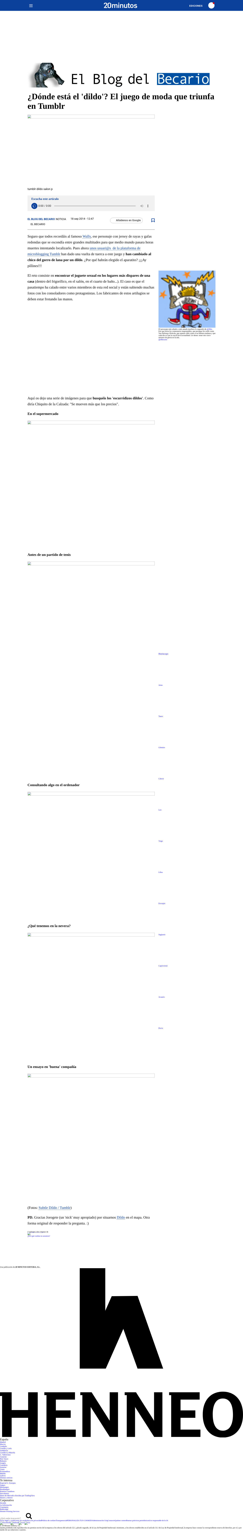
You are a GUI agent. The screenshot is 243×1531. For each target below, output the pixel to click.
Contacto (111, 1521)
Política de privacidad (33, 1521)
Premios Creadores (7, 1491)
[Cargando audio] (34, 206)
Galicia (3, 1476)
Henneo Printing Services (9, 1511)
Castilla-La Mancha (7, 1453)
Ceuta (2, 1469)
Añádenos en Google (128, 220)
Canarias (3, 1457)
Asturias (3, 1467)
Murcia (3, 1444)
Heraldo (3, 1503)
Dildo (121, 1218)
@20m (209, 329)
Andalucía (4, 1451)
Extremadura (5, 1472)
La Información (6, 1505)
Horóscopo (163, 654)
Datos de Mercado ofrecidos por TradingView (17, 1496)
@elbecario (163, 340)
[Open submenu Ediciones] (197, 5)
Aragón (3, 1463)
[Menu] (31, 5)
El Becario (38, 224)
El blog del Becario (41, 219)
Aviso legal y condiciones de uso (12, 1521)
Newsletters (4, 1494)
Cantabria (3, 1465)
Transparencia (61, 1521)
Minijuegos (4, 1487)
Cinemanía (4, 1507)
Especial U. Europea (8, 1483)
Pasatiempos (4, 1489)
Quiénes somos (120, 1521)
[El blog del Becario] (121, 75)
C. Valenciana (5, 1455)
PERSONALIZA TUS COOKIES (79, 1521)
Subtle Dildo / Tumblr (54, 1208)
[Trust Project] (36, 1232)
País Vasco (4, 1459)
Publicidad (4, 1509)
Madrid (3, 1442)
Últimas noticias (6, 1478)
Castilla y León (6, 1449)
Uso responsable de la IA (158, 1521)
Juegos (2, 1485)
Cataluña (3, 1446)
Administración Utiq (100, 1521)
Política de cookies (48, 1521)
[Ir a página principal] (120, 5)
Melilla (3, 1474)
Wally (87, 236)
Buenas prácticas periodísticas (137, 1521)
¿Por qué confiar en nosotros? (39, 1236)
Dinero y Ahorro (6, 1498)
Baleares (3, 1461)
